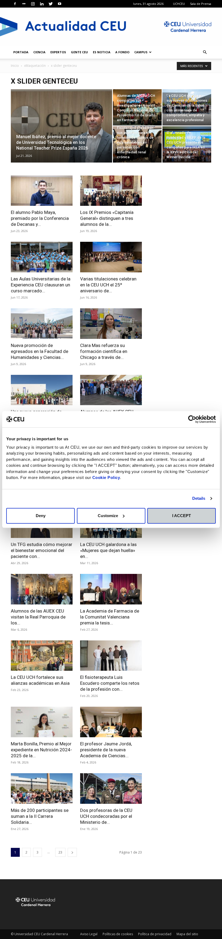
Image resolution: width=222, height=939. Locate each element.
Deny (40, 515)
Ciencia (39, 52)
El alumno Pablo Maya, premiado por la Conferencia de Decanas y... (40, 218)
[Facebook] (15, 4)
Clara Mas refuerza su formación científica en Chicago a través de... (103, 351)
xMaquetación (35, 65)
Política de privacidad (154, 934)
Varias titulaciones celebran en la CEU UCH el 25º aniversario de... (108, 284)
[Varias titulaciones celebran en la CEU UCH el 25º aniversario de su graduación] (111, 257)
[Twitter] (51, 4)
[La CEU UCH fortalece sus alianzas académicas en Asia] (42, 655)
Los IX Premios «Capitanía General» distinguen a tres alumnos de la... (106, 218)
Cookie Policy (106, 477)
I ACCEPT (181, 515)
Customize (108, 515)
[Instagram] (33, 4)
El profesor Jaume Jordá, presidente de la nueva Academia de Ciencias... (106, 749)
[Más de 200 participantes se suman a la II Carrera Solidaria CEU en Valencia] (42, 788)
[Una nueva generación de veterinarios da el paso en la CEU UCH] (42, 390)
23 (60, 852)
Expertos (58, 52)
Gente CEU (79, 52)
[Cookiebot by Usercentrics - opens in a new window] (192, 419)
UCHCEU (179, 4)
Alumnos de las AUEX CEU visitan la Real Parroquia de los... (38, 617)
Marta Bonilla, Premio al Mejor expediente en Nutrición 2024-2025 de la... (41, 749)
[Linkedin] (42, 4)
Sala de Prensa (200, 4)
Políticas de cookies (118, 934)
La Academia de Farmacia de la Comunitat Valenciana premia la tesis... (109, 617)
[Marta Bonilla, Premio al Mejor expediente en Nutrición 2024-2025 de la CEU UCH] (42, 722)
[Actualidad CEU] (111, 27)
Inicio (15, 65)
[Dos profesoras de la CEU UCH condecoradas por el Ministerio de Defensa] (111, 788)
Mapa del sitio (187, 934)
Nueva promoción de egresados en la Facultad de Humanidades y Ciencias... (39, 351)
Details (198, 498)
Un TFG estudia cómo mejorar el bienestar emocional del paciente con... (41, 550)
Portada (20, 52)
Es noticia (101, 52)
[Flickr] (24, 4)
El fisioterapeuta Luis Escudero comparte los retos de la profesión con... (109, 683)
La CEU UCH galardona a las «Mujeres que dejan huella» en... (108, 550)
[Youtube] (60, 4)
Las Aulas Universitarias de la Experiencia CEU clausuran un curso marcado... (40, 284)
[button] (204, 52)
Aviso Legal (88, 934)
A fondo (122, 52)
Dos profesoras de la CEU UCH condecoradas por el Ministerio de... (106, 816)
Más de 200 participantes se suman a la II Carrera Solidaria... (39, 816)
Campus (141, 52)
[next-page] (72, 852)
